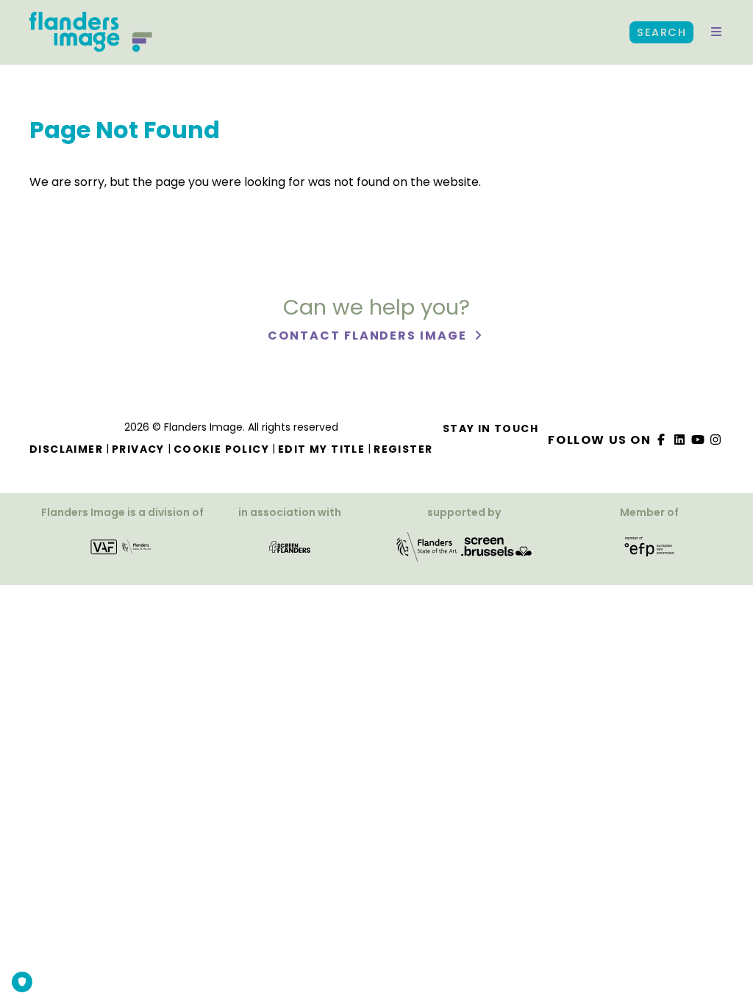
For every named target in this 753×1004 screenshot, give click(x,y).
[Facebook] (661, 439)
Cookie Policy (221, 449)
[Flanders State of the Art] (427, 551)
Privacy (138, 449)
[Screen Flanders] (289, 551)
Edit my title (321, 449)
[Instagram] (716, 439)
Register (403, 449)
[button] (716, 32)
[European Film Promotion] (649, 551)
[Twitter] (680, 439)
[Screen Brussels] (496, 551)
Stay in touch (490, 428)
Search (661, 32)
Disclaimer (66, 449)
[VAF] (122, 551)
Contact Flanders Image (369, 335)
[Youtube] (697, 439)
